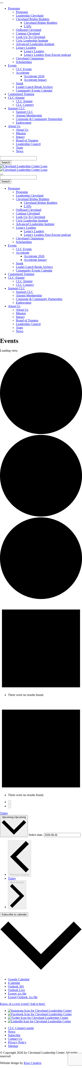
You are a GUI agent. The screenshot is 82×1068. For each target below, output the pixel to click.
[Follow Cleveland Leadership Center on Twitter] (38, 1017)
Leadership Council (28, 144)
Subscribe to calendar (14, 914)
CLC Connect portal (21, 1028)
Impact (20, 137)
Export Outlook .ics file (22, 997)
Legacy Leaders (26, 47)
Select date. (36, 834)
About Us (14, 126)
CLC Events (24, 69)
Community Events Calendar (34, 90)
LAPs (27, 26)
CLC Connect (25, 104)
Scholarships (24, 62)
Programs (14, 8)
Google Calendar (18, 979)
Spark (19, 83)
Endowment (23, 122)
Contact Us (15, 1038)
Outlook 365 (16, 986)
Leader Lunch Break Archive (34, 87)
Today (4, 813)
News (19, 151)
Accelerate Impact (35, 79)
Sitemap (13, 1046)
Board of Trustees (27, 140)
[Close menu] (1, 2)
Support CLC (16, 108)
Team (19, 147)
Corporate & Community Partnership (39, 119)
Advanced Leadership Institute (35, 44)
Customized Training (21, 94)
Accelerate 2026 (34, 76)
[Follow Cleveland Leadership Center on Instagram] (40, 1010)
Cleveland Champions (30, 58)
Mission (21, 133)
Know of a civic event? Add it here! (23, 1004)
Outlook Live (16, 990)
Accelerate (22, 72)
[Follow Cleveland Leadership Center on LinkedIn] (39, 1021)
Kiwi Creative (32, 1063)
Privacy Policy (17, 1042)
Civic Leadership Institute (32, 40)
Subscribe (14, 1035)
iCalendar (14, 983)
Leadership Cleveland (29, 15)
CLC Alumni (16, 97)
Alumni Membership (29, 115)
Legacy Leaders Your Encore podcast (47, 54)
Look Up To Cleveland (30, 37)
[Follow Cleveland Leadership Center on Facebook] (40, 1014)
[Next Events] (9, 806)
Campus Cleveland (28, 33)
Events (12, 65)
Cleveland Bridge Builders (32, 19)
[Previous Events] (9, 802)
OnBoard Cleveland (28, 30)
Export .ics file (17, 993)
